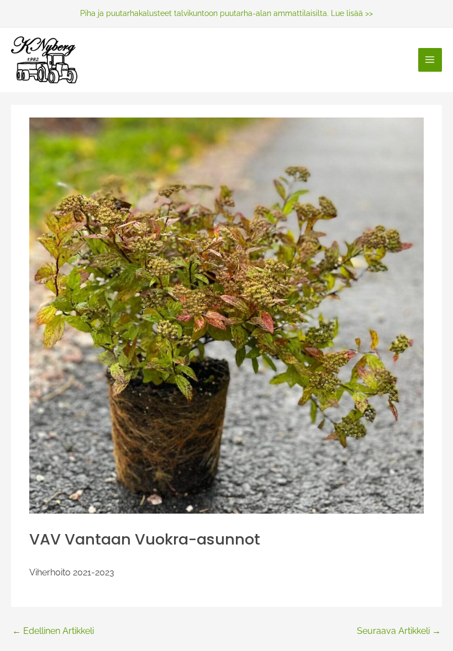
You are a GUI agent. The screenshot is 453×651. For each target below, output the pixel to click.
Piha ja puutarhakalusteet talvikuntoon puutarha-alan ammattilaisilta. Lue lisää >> (226, 13)
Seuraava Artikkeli (399, 631)
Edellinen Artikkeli (53, 631)
